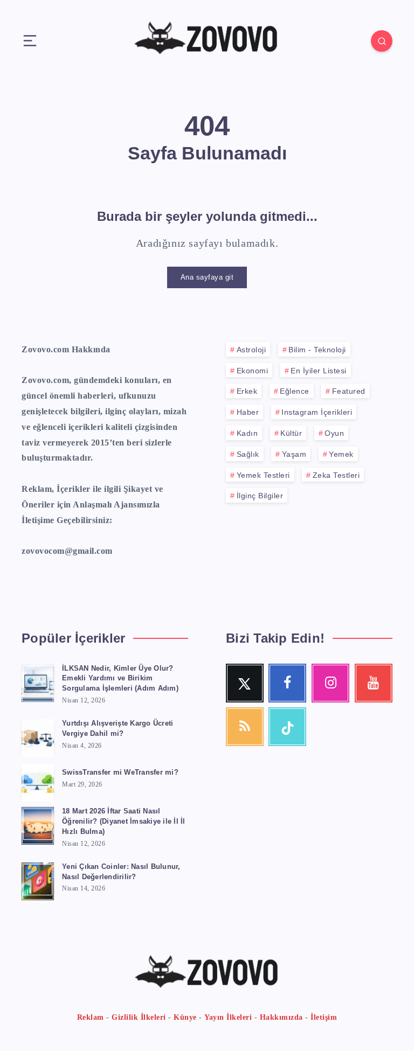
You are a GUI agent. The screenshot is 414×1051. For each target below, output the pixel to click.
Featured (348, 391)
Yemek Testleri (263, 475)
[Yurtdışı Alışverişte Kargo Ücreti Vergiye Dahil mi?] (38, 736)
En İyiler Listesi (319, 370)
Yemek (341, 454)
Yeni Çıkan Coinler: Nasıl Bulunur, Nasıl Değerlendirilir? (121, 871)
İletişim (323, 1017)
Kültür (291, 433)
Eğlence (294, 391)
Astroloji (251, 349)
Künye (185, 1017)
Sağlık (248, 454)
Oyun (334, 433)
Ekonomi (252, 370)
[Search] (381, 41)
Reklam (90, 1017)
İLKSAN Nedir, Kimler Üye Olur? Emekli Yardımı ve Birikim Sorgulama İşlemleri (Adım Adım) (120, 678)
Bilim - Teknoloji (317, 349)
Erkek (247, 391)
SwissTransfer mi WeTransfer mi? (120, 772)
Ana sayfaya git (207, 277)
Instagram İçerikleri (316, 412)
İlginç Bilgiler (260, 495)
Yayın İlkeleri (228, 1017)
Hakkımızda (281, 1017)
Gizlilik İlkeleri (139, 1017)
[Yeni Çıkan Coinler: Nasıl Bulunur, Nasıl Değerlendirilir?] (38, 879)
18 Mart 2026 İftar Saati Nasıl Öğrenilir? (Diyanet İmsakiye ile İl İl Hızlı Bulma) (123, 821)
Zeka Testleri (336, 475)
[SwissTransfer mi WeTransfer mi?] (38, 781)
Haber (248, 412)
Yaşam (294, 454)
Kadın (247, 433)
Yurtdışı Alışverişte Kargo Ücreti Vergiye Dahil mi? (117, 728)
